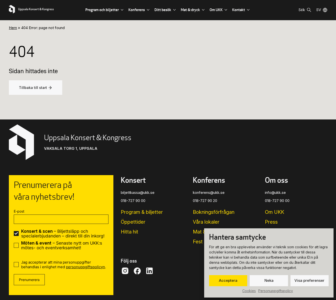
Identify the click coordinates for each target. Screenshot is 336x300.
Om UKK (216, 9)
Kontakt (238, 9)
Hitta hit (129, 232)
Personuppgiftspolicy (275, 291)
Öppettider (133, 222)
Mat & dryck (190, 9)
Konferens (136, 9)
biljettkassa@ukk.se (137, 192)
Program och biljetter (102, 9)
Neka (269, 280)
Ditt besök (162, 9)
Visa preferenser (309, 280)
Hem (13, 27)
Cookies (249, 291)
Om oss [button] (276, 180)
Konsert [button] (133, 180)
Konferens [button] (209, 180)
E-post (19, 211)
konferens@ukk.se (209, 192)
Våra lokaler (206, 222)
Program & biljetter (142, 212)
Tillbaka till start (33, 87)
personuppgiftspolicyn (85, 267)
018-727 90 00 (133, 200)
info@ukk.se (275, 192)
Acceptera (228, 280)
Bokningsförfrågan (213, 212)
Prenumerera (29, 280)
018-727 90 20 (205, 200)
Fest (198, 242)
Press (271, 222)
